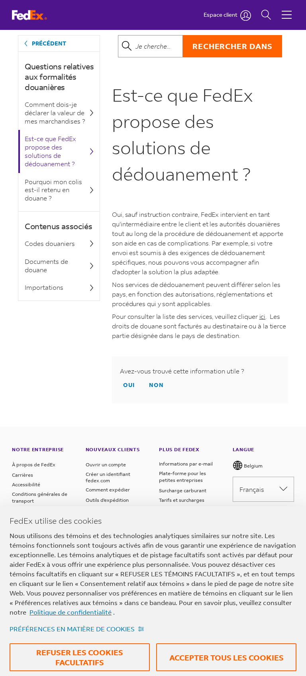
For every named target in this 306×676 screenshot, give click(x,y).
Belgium (253, 466)
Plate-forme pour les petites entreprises (182, 476)
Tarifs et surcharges (181, 500)
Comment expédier (108, 490)
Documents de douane (46, 265)
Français (251, 489)
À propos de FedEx (33, 465)
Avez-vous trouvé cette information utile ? (182, 371)
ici (262, 316)
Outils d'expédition (107, 500)
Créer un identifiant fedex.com (108, 477)
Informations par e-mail (186, 464)
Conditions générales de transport (39, 497)
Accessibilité (26, 484)
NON (156, 385)
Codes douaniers (50, 243)
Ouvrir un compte (106, 465)
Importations (44, 287)
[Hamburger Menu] (286, 9)
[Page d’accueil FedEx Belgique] (37, 15)
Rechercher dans (232, 46)
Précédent (49, 43)
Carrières (22, 475)
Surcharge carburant (182, 490)
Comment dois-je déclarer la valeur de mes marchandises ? (55, 112)
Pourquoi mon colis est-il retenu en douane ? (53, 189)
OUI (129, 385)
